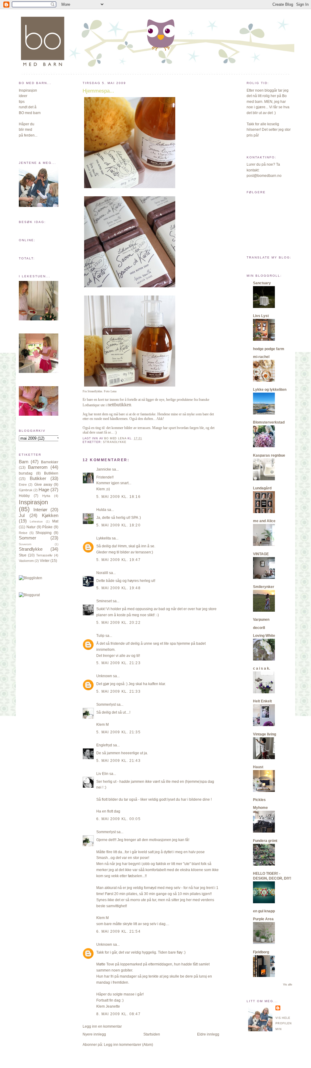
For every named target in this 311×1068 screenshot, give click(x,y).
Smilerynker (263, 587)
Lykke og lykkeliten (269, 389)
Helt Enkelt (262, 701)
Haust (258, 767)
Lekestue (36, 521)
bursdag (25, 473)
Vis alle (287, 984)
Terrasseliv (44, 555)
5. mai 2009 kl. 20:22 (118, 622)
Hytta (46, 496)
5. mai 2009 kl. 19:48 (118, 588)
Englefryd (104, 745)
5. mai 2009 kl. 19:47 (118, 560)
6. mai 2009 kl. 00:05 (118, 819)
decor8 (259, 628)
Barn (23, 461)
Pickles (259, 800)
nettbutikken (119, 404)
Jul (22, 515)
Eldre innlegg (208, 1034)
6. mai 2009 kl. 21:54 (118, 931)
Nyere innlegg (94, 1034)
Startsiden (151, 1034)
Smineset (104, 601)
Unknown (104, 676)
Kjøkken (50, 515)
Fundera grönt (265, 841)
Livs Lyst (261, 316)
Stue (22, 555)
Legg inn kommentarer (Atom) (128, 1045)
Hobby (24, 496)
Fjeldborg (261, 952)
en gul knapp (264, 911)
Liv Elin (102, 774)
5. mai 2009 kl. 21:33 (118, 691)
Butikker (38, 478)
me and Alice (264, 521)
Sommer (27, 538)
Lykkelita (103, 538)
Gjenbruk (25, 490)
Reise (23, 533)
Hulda (101, 510)
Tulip (100, 636)
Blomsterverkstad (269, 422)
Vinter (45, 561)
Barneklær (49, 462)
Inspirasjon (33, 502)
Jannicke (103, 469)
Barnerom (38, 467)
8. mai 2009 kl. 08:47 (118, 1014)
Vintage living (264, 734)
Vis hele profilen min (283, 1023)
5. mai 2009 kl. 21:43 (118, 761)
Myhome (260, 808)
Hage (44, 489)
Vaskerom (26, 561)
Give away (43, 484)
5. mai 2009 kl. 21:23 (118, 663)
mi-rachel (261, 357)
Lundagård (262, 488)
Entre (23, 484)
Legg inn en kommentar (102, 1026)
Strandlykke (31, 549)
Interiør (40, 509)
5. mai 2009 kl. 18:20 (118, 525)
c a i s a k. (261, 668)
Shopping (44, 533)
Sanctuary (262, 283)
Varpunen (261, 619)
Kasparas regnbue (269, 455)
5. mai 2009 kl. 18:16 (118, 497)
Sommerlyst (106, 704)
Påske (47, 527)
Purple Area (263, 919)
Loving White (264, 636)
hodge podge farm (268, 349)
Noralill (102, 573)
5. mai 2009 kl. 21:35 (118, 732)
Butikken (51, 473)
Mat (55, 521)
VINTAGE (261, 554)
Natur (31, 527)
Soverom (25, 544)
